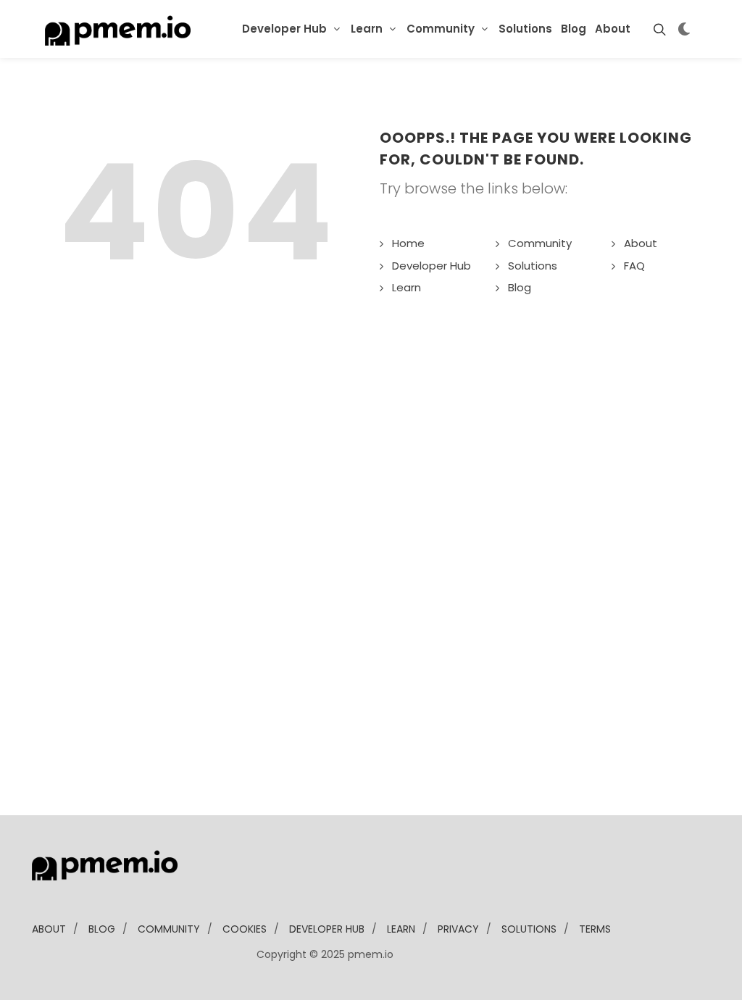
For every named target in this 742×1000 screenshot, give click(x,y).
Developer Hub (284, 28)
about (49, 929)
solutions (528, 929)
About (640, 243)
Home (408, 243)
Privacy (458, 929)
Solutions (532, 265)
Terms (595, 929)
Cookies (244, 929)
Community (441, 28)
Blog (519, 287)
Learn (367, 28)
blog (101, 929)
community (169, 929)
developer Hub (326, 929)
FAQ (634, 265)
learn (401, 929)
